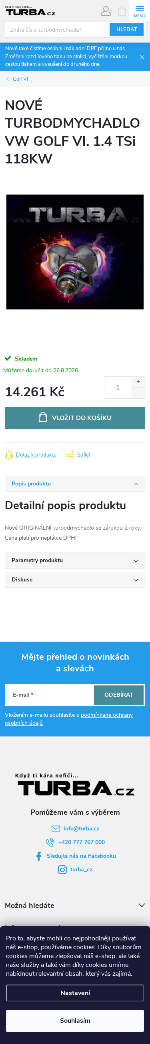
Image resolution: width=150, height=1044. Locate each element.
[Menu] (139, 10)
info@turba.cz (81, 828)
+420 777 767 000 (81, 842)
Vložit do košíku (82, 418)
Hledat (126, 29)
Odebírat (118, 695)
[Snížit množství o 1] (138, 392)
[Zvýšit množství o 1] (138, 382)
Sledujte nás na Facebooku (81, 856)
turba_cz (81, 869)
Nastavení (75, 993)
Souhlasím (75, 1020)
